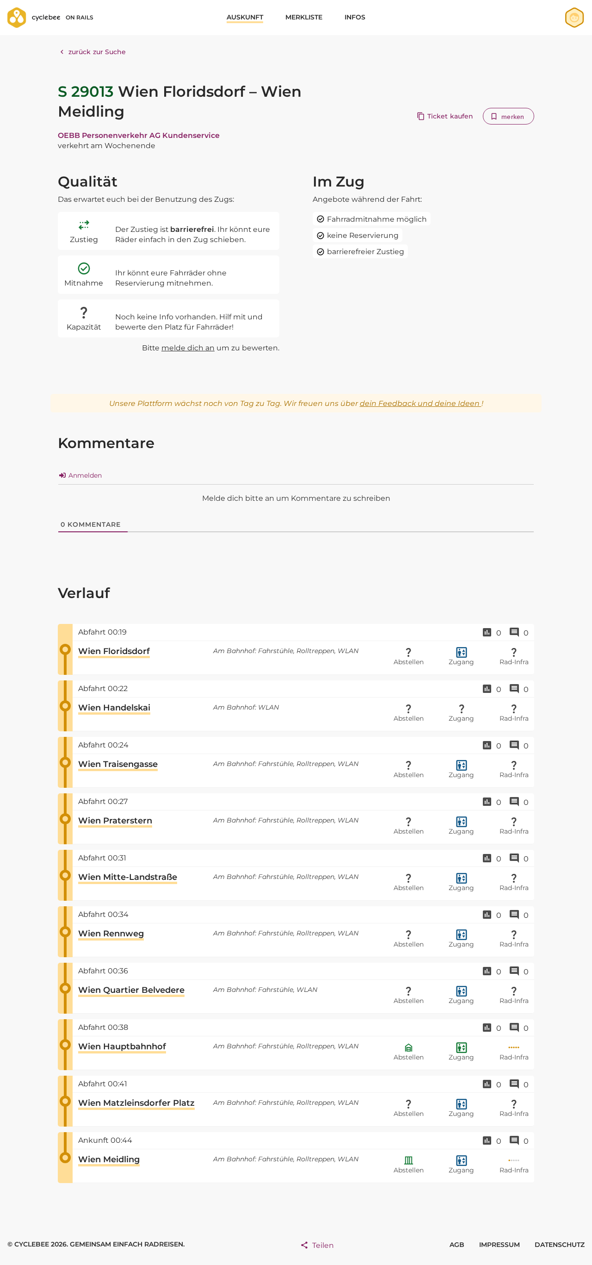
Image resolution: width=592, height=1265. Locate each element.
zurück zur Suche (97, 52)
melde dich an (188, 347)
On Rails (79, 17)
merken (512, 116)
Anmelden (84, 475)
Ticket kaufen (450, 116)
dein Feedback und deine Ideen (420, 403)
